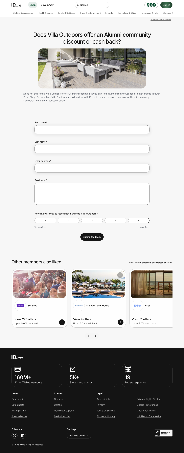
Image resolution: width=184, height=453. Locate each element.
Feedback (40, 180)
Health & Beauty (46, 13)
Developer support (64, 410)
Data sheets (18, 404)
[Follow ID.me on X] (15, 436)
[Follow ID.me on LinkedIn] (23, 436)
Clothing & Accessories (23, 13)
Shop (33, 4)
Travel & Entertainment (90, 13)
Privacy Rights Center (148, 399)
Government (47, 4)
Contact (58, 404)
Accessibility (103, 399)
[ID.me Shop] (18, 5)
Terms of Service (106, 410)
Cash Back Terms (146, 410)
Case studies (18, 399)
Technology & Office (127, 13)
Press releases (19, 416)
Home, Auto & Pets (149, 13)
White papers (19, 410)
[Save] (61, 275)
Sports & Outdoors (66, 13)
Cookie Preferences (147, 404)
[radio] (45, 220)
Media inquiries (62, 416)
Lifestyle (109, 13)
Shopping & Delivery (172, 13)
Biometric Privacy (106, 416)
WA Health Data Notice (149, 416)
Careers (58, 399)
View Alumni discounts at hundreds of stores (150, 262)
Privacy (101, 404)
